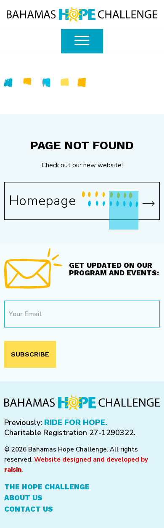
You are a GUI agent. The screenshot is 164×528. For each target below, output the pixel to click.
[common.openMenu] (82, 41)
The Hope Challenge (47, 487)
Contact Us (28, 509)
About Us (23, 498)
